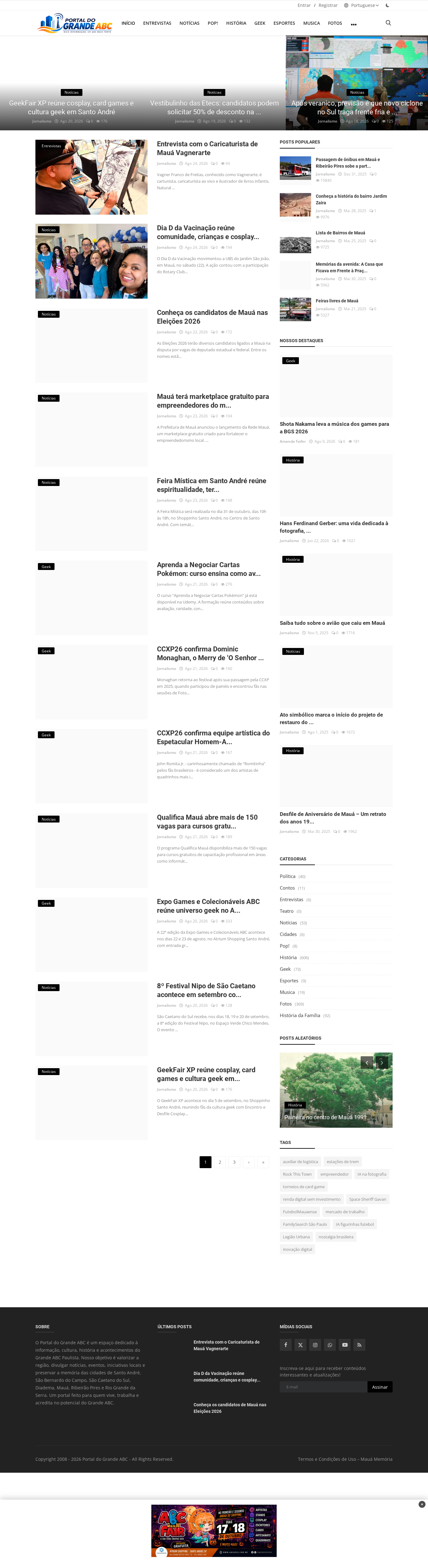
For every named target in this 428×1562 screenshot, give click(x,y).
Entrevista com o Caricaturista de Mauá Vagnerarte (207, 148)
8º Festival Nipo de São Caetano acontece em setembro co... (206, 990)
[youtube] (345, 1345)
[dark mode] (388, 5)
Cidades (288, 934)
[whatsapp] (330, 1345)
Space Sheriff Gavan (367, 1199)
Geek (259, 23)
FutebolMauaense (300, 1212)
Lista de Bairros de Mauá (340, 232)
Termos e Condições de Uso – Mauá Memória (345, 1459)
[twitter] (300, 1345)
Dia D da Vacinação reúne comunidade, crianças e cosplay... (208, 232)
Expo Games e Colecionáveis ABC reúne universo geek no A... (208, 906)
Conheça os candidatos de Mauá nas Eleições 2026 (212, 317)
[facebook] (286, 1345)
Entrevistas (157, 23)
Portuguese (362, 5)
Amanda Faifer (293, 441)
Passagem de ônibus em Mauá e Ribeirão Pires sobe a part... (348, 163)
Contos (287, 888)
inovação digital (297, 1249)
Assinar (380, 1387)
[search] (388, 23)
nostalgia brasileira (336, 1237)
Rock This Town (297, 1174)
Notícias (190, 23)
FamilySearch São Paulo (305, 1224)
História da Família (300, 1015)
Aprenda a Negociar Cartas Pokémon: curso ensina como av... (209, 569)
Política (287, 876)
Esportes (284, 23)
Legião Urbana (296, 1237)
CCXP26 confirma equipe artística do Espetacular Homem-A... (213, 737)
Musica (311, 23)
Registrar (328, 5)
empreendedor (335, 1174)
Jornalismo (41, 121)
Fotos (335, 23)
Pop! (213, 23)
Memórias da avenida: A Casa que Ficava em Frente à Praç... (349, 267)
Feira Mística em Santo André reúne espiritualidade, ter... (211, 485)
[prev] (10, 83)
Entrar (304, 5)
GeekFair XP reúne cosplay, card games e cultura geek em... (206, 1074)
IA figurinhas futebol (355, 1224)
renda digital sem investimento (312, 1199)
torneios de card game (304, 1186)
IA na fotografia (372, 1174)
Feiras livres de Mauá (337, 300)
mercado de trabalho (345, 1212)
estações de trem (343, 1161)
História (236, 23)
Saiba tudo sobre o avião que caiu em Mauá (332, 623)
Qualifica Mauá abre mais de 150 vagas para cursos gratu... (207, 821)
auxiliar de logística (300, 1161)
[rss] (359, 1345)
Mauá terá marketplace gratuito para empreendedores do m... (213, 401)
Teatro (287, 911)
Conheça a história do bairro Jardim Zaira (351, 199)
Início (128, 23)
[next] (417, 83)
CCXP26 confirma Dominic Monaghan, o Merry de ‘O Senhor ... (210, 653)
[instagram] (315, 1345)
